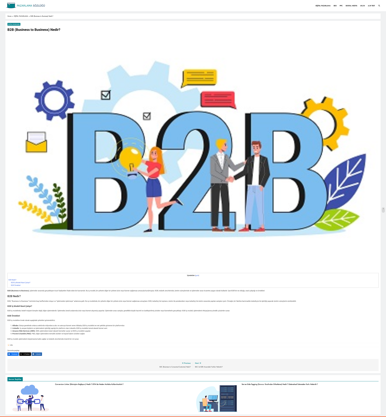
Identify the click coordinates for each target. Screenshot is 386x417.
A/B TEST (371, 6)
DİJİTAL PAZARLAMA (323, 6)
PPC (341, 6)
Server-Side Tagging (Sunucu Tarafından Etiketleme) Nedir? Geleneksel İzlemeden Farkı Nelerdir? (280, 384)
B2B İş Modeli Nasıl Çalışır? (20, 283)
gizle (197, 275)
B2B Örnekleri (16, 285)
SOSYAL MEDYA (351, 6)
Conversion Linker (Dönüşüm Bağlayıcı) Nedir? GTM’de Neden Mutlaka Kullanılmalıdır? (89, 384)
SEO (335, 6)
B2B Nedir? (12, 280)
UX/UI (362, 6)
